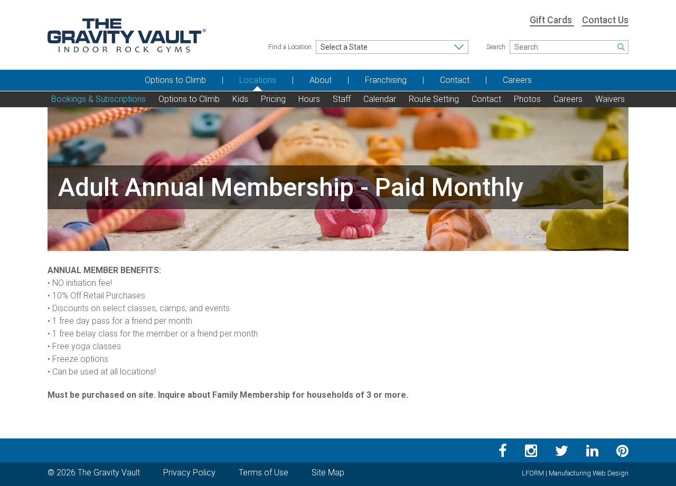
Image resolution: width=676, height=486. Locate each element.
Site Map (328, 473)
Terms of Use (263, 473)
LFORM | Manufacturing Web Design (575, 473)
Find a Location (290, 47)
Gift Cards (552, 20)
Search (495, 47)
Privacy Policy (189, 473)
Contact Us (605, 20)
